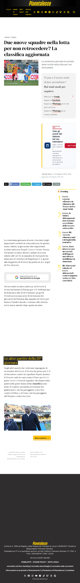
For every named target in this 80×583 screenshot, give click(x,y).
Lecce (9, 9)
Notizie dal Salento (28, 12)
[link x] (34, 11)
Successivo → (42, 438)
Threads (48, 184)
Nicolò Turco (47, 174)
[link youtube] (46, 11)
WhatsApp (26, 184)
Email (57, 184)
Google (57, 96)
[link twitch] (61, 11)
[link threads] (64, 11)
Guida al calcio (15, 12)
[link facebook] (38, 11)
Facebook (56, 100)
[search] (74, 11)
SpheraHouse (44, 579)
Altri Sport (21, 10)
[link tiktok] (57, 11)
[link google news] (68, 11)
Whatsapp (56, 103)
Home (7, 37)
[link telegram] (49, 11)
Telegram (37, 184)
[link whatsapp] (53, 11)
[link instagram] (42, 11)
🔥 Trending (63, 191)
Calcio (13, 37)
